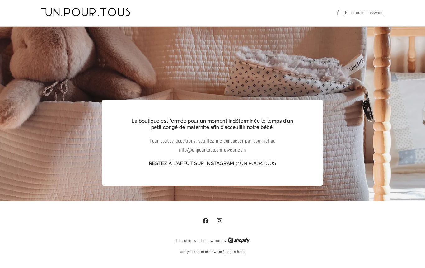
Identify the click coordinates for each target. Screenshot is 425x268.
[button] (360, 12)
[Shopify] (239, 240)
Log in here (235, 251)
